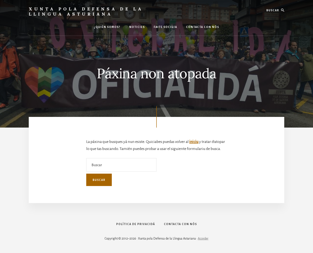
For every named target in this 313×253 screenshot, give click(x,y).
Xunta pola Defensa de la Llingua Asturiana (86, 11)
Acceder (203, 238)
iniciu (193, 142)
